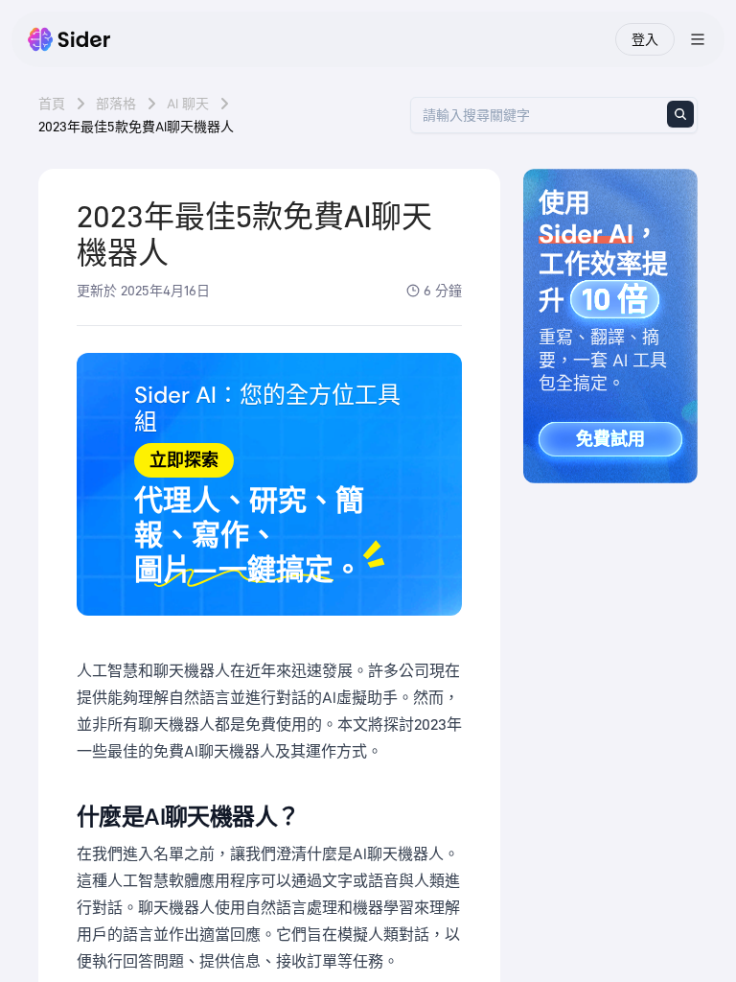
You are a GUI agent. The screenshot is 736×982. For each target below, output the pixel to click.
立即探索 (184, 460)
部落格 (116, 103)
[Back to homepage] (69, 39)
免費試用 (610, 439)
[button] (269, 485)
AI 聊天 (188, 103)
